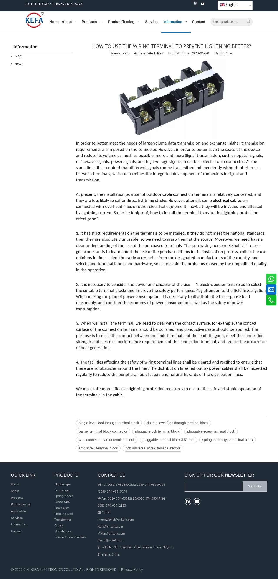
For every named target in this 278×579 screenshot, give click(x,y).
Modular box (62, 531)
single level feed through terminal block (109, 423)
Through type (63, 513)
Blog (18, 56)
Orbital (58, 525)
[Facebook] (195, 4)
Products (17, 497)
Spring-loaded (64, 496)
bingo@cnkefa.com (111, 540)
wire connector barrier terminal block (107, 440)
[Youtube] (202, 4)
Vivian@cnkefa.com (111, 533)
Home (15, 484)
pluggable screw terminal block (211, 431)
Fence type (62, 501)
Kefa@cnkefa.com (110, 526)
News (18, 64)
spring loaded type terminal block (227, 440)
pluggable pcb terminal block (157, 431)
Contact (16, 531)
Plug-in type (62, 484)
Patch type (61, 507)
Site (229, 53)
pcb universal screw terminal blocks (153, 448)
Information (18, 524)
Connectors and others (70, 537)
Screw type (62, 490)
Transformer (62, 519)
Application (18, 511)
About (15, 491)
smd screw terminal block (98, 448)
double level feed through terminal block (177, 423)
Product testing (21, 504)
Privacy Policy (132, 569)
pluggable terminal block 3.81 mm (168, 440)
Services (17, 518)
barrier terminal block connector (103, 431)
